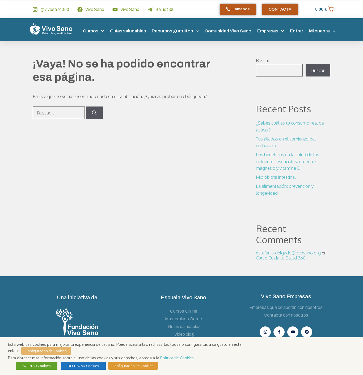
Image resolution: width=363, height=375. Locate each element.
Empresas (267, 30)
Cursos (90, 30)
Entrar (296, 30)
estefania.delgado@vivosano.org (288, 252)
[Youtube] (292, 332)
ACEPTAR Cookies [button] (37, 366)
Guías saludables (128, 30)
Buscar (262, 60)
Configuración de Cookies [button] (46, 351)
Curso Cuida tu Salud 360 (281, 258)
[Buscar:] (59, 113)
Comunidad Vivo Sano (228, 30)
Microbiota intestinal (276, 177)
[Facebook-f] (279, 332)
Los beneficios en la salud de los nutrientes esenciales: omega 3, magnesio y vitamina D (287, 161)
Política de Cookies (177, 357)
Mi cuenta (319, 30)
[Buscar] (94, 112)
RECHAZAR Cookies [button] (83, 366)
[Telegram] (306, 332)
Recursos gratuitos (172, 30)
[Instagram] (265, 332)
